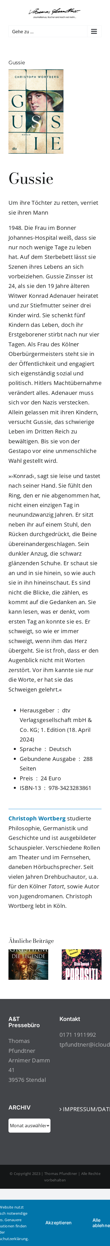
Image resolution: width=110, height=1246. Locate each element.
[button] (12, 964)
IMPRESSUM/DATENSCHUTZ (81, 1109)
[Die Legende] (28, 953)
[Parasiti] (82, 953)
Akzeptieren (58, 1222)
